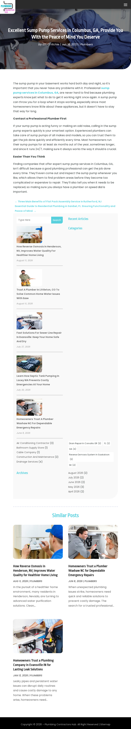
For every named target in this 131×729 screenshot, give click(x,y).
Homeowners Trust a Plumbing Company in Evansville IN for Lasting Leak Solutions (33, 665)
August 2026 (75, 473)
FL (107, 443)
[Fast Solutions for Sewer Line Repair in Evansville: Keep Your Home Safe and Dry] (29, 321)
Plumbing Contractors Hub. (61, 724)
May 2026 (74, 487)
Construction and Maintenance (35, 457)
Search (57, 220)
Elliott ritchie (51, 44)
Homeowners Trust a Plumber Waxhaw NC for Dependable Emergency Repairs (35, 423)
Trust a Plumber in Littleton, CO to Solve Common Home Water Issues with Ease (38, 294)
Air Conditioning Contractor (33, 443)
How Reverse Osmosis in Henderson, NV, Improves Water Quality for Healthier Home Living (39, 251)
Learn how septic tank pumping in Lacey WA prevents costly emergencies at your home (38, 380)
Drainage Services (27, 461)
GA (72, 449)
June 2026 (74, 482)
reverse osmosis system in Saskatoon (89, 457)
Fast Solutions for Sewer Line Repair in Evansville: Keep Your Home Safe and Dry (39, 337)
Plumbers (86, 44)
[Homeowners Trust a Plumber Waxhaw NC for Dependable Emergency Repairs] (29, 408)
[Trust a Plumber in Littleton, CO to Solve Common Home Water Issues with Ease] (29, 278)
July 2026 (73, 477)
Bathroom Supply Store (30, 447)
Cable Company (26, 452)
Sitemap (105, 724)
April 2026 (74, 491)
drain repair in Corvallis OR (85, 443)
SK (72, 465)
